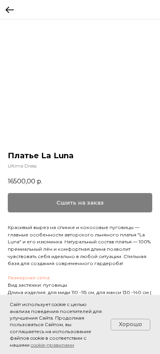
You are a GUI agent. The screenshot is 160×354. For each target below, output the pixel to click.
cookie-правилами (52, 345)
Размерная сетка (29, 277)
